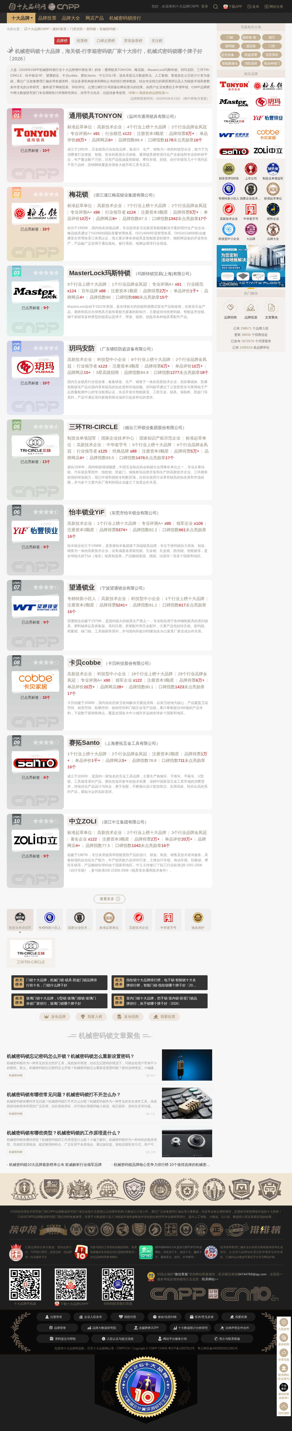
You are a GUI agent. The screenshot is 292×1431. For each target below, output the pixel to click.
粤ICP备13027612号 (181, 1348)
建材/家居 (59, 29)
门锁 (230, 37)
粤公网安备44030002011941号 (218, 1348)
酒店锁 (251, 46)
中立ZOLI (82, 821)
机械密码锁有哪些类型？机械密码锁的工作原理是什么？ (64, 1132)
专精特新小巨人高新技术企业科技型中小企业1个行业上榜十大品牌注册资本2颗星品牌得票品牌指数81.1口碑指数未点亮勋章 (137, 605)
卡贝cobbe (85, 662)
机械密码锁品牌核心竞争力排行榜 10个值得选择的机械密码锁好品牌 (163, 1165)
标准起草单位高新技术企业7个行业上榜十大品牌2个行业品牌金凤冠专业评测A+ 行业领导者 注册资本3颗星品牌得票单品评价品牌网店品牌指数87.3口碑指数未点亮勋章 (137, 212)
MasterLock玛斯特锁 (99, 273)
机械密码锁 (108, 29)
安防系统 (272, 55)
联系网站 (210, 1279)
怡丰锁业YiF (86, 512)
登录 (204, 6)
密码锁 (91, 29)
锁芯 (272, 37)
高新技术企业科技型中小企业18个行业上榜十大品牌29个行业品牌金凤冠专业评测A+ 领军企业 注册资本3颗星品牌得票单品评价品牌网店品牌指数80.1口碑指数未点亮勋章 (137, 684)
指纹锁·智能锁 (251, 37)
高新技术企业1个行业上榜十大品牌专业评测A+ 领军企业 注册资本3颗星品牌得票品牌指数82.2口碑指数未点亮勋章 (136, 530)
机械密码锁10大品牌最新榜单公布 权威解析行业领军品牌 (55, 1165)
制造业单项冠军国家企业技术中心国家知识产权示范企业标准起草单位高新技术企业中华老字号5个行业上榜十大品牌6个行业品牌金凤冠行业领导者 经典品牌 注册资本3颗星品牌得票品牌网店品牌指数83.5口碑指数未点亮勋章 (138, 448)
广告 (281, 285)
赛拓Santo (84, 742)
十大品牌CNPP (38, 29)
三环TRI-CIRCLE (93, 426)
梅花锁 (78, 194)
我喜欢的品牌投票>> (154, 93)
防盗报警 (251, 55)
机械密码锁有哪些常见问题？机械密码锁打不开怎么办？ (64, 1094)
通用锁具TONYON (95, 115)
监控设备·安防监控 (230, 55)
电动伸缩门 (272, 63)
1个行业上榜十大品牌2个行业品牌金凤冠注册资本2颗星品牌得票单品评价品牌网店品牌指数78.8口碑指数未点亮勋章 (137, 760)
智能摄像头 (230, 63)
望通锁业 (82, 587)
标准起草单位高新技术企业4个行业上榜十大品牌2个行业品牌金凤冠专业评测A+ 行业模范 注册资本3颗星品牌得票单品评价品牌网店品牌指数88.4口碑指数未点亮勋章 (137, 133)
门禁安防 (76, 29)
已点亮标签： (35, 151)
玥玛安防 (82, 348)
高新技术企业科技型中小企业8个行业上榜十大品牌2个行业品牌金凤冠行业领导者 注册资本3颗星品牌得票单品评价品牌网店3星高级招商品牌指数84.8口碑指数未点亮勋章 (138, 366)
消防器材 (251, 63)
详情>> (133, 93)
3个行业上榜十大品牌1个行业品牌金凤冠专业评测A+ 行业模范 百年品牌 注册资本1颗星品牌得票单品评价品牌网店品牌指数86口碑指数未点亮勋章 (137, 291)
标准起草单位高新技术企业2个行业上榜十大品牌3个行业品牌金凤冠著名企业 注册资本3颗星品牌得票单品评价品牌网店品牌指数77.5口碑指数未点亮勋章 (137, 839)
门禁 (272, 46)
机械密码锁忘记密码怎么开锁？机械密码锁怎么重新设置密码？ (71, 1056)
